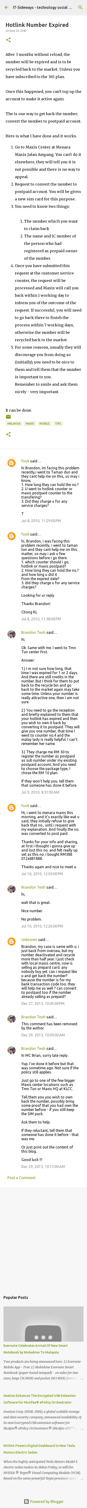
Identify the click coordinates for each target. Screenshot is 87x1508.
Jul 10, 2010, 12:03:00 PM (42, 874)
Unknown (29, 939)
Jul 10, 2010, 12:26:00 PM (42, 926)
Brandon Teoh (33, 632)
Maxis (30, 423)
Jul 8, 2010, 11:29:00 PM (41, 521)
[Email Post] (8, 418)
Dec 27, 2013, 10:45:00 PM (42, 1003)
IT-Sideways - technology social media (46, 7)
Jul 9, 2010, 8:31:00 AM (40, 792)
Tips (58, 423)
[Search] (80, 7)
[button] (8, 40)
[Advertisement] (43, 1237)
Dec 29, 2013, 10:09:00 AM (43, 1035)
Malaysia (13, 423)
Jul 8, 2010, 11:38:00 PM (41, 619)
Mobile (44, 423)
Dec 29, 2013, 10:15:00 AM (43, 1166)
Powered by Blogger (46, 1501)
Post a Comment (21, 1178)
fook (25, 461)
